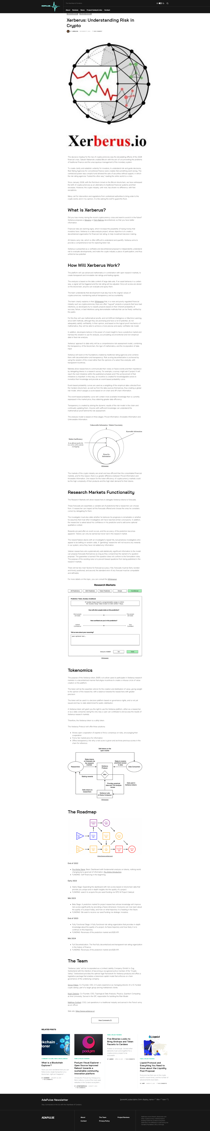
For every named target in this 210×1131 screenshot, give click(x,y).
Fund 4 (109, 1034)
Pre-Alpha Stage (78, 869)
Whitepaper (99, 301)
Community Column (47, 1058)
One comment (98, 31)
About (83, 1117)
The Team (102, 1117)
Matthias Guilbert (74, 1002)
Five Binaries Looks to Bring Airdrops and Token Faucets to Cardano (120, 1041)
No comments (48, 1079)
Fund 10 (76, 1058)
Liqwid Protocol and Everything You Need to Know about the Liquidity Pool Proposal (153, 1066)
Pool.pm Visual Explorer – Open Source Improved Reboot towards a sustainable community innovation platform (87, 1068)
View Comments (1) (105, 1020)
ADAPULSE (48, 1117)
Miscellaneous (72, 13)
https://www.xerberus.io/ (105, 856)
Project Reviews (85, 13)
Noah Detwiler (73, 994)
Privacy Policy (104, 1121)
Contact (84, 1121)
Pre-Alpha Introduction (112, 872)
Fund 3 (142, 1058)
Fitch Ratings (99, 220)
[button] (160, 3)
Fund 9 (56, 1058)
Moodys (88, 220)
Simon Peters (73, 985)
